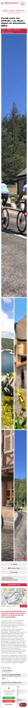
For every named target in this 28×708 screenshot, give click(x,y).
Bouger (5, 10)
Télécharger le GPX (14, 584)
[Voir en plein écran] (3, 594)
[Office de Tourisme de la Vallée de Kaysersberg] (20, 364)
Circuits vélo (19, 10)
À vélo (11, 10)
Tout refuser (8, 701)
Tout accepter (8, 698)
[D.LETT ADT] (7, 364)
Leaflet (25, 601)
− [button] (2, 591)
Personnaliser (8, 704)
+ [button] (2, 589)
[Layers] (25, 590)
